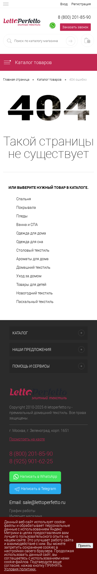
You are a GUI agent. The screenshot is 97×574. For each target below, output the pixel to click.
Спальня (23, 199)
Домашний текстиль (33, 267)
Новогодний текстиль (34, 293)
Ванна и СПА (27, 225)
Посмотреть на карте (27, 439)
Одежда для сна (29, 242)
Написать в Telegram (38, 489)
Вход (64, 4)
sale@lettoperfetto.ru (44, 502)
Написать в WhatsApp (38, 476)
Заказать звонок (75, 27)
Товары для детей (31, 284)
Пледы (22, 216)
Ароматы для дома (32, 259)
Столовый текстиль (32, 250)
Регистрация (81, 4)
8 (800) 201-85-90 (74, 17)
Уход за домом (28, 276)
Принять (84, 546)
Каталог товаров (33, 62)
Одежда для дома (31, 233)
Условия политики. (20, 569)
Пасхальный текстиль (35, 302)
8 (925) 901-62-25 (31, 461)
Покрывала (26, 207)
